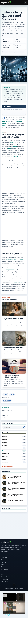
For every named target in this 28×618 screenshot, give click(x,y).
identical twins (10, 269)
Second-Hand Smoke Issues (13, 348)
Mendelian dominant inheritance (14, 259)
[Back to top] (14, 584)
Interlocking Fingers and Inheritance (13, 109)
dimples (8, 121)
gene (11, 142)
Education (13, 448)
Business (13, 442)
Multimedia (13, 462)
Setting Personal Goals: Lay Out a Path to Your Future (16, 483)
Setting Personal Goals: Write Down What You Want (15, 495)
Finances (13, 445)
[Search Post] (24, 427)
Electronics (13, 456)
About (2, 574)
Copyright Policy (5, 576)
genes (15, 146)
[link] (5, 603)
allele (9, 148)
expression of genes (17, 282)
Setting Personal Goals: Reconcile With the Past (16, 489)
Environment (13, 453)
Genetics (5, 52)
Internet (13, 439)
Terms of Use (4, 581)
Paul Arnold (6, 41)
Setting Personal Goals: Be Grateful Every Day (14, 477)
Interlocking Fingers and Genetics (14, 603)
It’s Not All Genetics (8, 113)
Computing (13, 436)
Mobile (13, 459)
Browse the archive (7, 466)
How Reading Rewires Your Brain (13, 319)
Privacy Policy (4, 579)
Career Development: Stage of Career (15, 501)
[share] (23, 603)
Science (4, 9)
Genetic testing (19, 52)
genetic (4, 125)
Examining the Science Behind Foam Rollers (12, 376)
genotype (16, 156)
